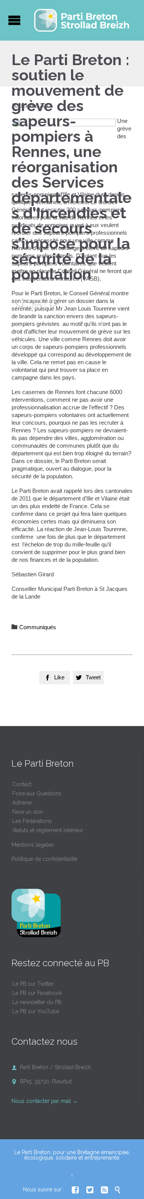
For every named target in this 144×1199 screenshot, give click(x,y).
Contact (21, 784)
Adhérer (22, 803)
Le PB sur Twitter (33, 984)
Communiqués (37, 627)
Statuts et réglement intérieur (47, 830)
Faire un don (27, 812)
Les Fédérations (32, 821)
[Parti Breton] (81, 20)
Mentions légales (33, 845)
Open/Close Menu (14, 20)
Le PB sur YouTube (35, 1011)
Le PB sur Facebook (37, 993)
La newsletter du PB (36, 1002)
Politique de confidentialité (44, 859)
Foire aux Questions (36, 793)
